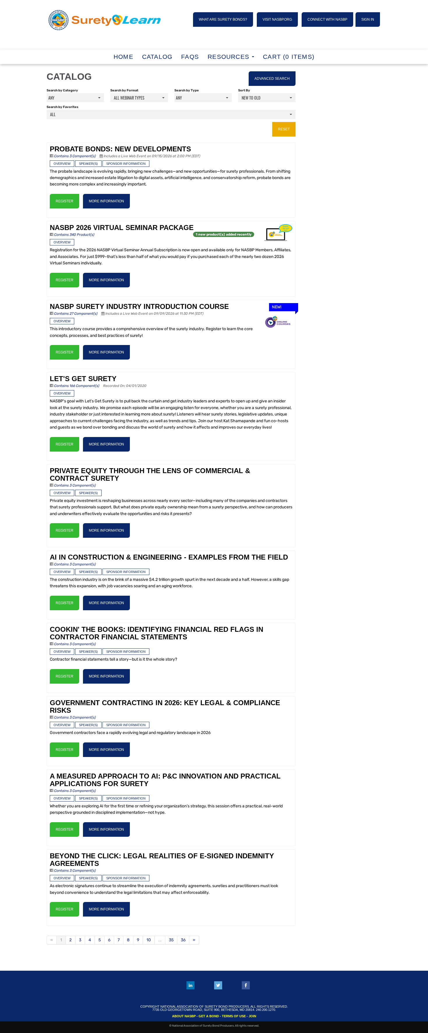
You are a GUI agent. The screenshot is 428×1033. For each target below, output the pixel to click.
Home (123, 56)
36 (183, 940)
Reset (284, 129)
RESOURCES (229, 56)
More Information (106, 201)
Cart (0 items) (288, 56)
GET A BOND (209, 1016)
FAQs (190, 56)
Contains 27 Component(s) (76, 314)
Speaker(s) (88, 163)
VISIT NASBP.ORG (277, 19)
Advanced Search (272, 79)
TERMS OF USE (234, 1016)
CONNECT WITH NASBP (327, 19)
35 (171, 940)
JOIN (252, 1016)
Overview (62, 163)
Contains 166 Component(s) (76, 386)
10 (148, 940)
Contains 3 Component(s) (75, 156)
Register (64, 201)
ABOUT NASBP (184, 1016)
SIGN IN (367, 19)
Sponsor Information (126, 163)
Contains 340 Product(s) (74, 235)
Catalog (157, 56)
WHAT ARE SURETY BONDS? (223, 19)
